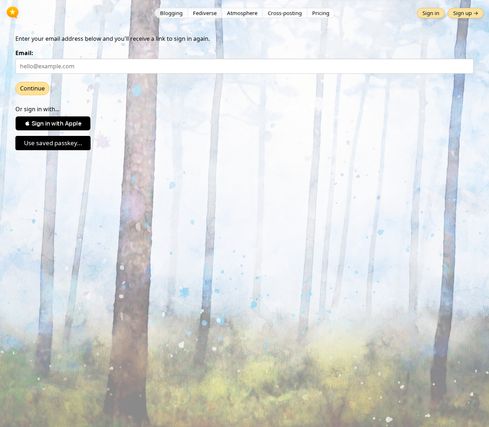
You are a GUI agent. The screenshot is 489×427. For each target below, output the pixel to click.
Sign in (430, 12)
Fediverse (205, 12)
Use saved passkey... (53, 143)
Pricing (320, 12)
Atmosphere (242, 12)
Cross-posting (285, 12)
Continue (32, 88)
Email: (24, 53)
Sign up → (465, 12)
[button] (53, 123)
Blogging (171, 12)
